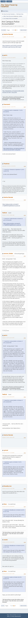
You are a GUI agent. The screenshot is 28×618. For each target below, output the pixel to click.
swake (6, 540)
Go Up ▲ (19, 614)
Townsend (7, 104)
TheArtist (6, 164)
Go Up (2, 605)
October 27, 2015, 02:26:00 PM (8, 255)
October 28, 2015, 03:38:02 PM (8, 542)
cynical (6, 450)
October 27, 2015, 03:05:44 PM (8, 396)
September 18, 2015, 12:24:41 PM (8, 106)
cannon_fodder (8, 253)
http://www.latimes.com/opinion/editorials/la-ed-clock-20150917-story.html (13, 91)
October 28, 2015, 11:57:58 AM (8, 452)
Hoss (5, 504)
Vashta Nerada (8, 34)
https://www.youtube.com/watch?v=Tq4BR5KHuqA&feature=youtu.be (11, 204)
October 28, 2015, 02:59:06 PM (8, 506)
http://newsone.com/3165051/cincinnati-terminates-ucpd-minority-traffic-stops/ (12, 46)
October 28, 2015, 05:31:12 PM (8, 573)
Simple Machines (17, 616)
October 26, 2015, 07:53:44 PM (8, 199)
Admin (20, 16)
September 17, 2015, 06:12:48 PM (8, 57)
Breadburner (8, 486)
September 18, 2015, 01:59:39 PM (8, 166)
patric (5, 55)
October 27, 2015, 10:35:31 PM (8, 437)
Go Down (3, 30)
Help (8, 614)
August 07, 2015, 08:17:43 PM (8, 36)
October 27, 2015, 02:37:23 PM (8, 337)
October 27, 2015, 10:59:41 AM (8, 215)
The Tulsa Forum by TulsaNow (8, 6)
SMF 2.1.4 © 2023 (10, 616)
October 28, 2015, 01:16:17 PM (8, 488)
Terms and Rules (13, 614)
